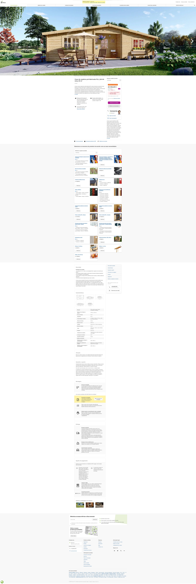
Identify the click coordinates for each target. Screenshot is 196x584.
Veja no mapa (73, 535)
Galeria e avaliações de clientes (113, 278)
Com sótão (106, 574)
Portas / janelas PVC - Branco (80, 214)
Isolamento (85, 559)
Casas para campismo (97, 573)
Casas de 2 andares (116, 572)
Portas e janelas (86, 562)
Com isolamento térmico (81, 574)
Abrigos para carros (121, 577)
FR (85, 581)
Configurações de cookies (117, 545)
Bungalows (93, 572)
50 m (124, 572)
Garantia (85, 546)
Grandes (89, 572)
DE (87, 581)
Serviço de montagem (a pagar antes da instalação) (82, 157)
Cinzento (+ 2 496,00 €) (80, 241)
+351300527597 (86, 2)
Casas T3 (83, 573)
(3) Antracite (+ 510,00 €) (104, 196)
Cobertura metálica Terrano (80, 179)
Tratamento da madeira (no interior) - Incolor (81, 206)
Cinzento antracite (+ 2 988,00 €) (105, 182)
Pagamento (110, 276)
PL (96, 581)
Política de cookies (116, 543)
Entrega (109, 274)
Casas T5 (91, 573)
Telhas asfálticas (78, 189)
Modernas (81, 572)
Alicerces (85, 556)
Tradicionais (118, 573)
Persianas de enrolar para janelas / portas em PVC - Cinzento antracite (105, 224)
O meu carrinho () (191, 1)
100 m (72, 573)
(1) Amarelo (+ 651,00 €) (104, 193)
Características (110, 267)
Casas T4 (87, 573)
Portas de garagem (87, 564)
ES (90, 581)
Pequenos (70, 574)
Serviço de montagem (87, 545)
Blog (99, 545)
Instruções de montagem (112, 272)
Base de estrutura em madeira (80, 168)
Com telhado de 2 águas (112, 574)
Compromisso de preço (88, 550)
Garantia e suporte (111, 270)
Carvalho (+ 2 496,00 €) (80, 240)
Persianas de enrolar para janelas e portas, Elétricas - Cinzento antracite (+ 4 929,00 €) (105, 232)
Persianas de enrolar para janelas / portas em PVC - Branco (81, 224)
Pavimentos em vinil (78, 237)
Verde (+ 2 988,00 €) (103, 185)
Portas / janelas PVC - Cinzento (104, 214)
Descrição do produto (111, 265)
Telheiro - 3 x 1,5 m (102, 246)
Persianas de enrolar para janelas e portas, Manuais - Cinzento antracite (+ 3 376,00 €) (105, 228)
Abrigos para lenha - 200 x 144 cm (105, 237)
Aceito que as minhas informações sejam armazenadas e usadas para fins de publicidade (84, 524)
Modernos (122, 573)
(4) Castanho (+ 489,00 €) (104, 197)
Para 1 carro (86, 577)
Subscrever (95, 519)
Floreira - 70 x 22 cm (78, 246)
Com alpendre (96, 574)
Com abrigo (96, 577)
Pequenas (85, 572)
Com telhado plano (120, 574)
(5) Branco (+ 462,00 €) (104, 198)
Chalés (97, 572)
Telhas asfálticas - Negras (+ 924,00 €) (82, 196)
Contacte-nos (178, 1)
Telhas (85, 561)
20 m (121, 572)
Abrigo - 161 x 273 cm (79, 254)
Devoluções (86, 548)
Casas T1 (75, 573)
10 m (86, 574)
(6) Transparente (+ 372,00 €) (105, 200)
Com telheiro (101, 574)
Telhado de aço (102, 179)
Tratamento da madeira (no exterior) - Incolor (105, 206)
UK (84, 581)
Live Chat (2, 582)
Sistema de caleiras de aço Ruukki (105, 168)
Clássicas (77, 572)
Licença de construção (87, 554)
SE (93, 581)
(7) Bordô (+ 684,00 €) (103, 201)
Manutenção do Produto (88, 566)
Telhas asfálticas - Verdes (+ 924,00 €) (82, 192)
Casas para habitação (108, 572)
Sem (77, 159)
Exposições (100, 543)
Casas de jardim (101, 572)
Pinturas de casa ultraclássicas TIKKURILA (104, 190)
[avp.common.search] (194, 5)
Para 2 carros (91, 577)
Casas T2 (79, 573)
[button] (80, 297)
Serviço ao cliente (184, 1)
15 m (89, 574)
